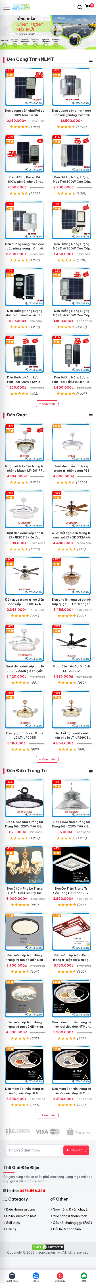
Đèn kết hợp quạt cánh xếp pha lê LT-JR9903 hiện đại (71, 737)
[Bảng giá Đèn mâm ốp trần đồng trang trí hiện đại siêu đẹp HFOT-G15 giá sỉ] (71, 931)
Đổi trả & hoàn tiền (67, 1229)
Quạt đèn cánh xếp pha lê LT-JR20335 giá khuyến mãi (24, 670)
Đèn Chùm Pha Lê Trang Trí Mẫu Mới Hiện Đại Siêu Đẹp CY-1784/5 (24, 892)
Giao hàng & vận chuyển (71, 1209)
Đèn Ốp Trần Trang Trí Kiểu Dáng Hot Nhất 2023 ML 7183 (71, 892)
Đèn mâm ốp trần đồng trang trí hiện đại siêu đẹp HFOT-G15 (71, 959)
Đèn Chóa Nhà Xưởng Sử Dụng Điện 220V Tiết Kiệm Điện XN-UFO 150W (24, 826)
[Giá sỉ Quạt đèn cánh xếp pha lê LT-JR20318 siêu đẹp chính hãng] (24, 508)
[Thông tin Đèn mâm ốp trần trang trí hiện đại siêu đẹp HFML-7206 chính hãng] (71, 997)
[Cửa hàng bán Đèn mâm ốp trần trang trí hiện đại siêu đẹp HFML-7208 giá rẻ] (71, 1064)
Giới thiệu (13, 1223)
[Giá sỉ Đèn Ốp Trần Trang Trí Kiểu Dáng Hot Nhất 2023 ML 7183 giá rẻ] (71, 864)
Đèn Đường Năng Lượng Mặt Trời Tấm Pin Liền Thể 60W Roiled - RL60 (24, 315)
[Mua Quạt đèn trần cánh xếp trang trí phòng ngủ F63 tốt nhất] (71, 441)
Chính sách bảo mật (21, 1216)
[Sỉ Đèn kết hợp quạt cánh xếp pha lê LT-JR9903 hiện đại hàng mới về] (71, 708)
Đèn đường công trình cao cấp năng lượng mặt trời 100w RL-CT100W (71, 115)
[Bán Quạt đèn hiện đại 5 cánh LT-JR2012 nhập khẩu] (71, 642)
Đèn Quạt (16, 414)
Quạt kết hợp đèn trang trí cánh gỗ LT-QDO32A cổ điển (71, 537)
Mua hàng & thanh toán (70, 1216)
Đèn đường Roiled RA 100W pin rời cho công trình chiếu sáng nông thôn (24, 181)
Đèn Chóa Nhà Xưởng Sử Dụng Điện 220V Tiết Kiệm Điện (71, 826)
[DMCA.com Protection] (48, 1247)
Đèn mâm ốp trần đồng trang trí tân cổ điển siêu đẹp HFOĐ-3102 (24, 959)
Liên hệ (11, 1229)
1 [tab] (46, 45)
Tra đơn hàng (76, 1150)
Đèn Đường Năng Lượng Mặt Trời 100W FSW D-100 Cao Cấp (24, 381)
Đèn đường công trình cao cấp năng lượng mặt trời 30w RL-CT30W (24, 248)
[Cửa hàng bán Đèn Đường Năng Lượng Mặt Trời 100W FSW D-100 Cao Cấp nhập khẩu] (24, 353)
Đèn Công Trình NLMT (30, 59)
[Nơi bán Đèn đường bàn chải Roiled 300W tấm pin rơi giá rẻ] (24, 86)
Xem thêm (48, 404)
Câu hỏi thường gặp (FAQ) (72, 1223)
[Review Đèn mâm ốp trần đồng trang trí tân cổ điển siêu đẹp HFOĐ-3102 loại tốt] (24, 931)
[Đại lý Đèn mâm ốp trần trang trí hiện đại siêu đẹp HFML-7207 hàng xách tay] (24, 1064)
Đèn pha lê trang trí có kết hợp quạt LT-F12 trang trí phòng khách (71, 603)
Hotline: (26, 1191)
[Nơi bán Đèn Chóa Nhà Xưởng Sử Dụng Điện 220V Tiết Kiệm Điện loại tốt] (71, 797)
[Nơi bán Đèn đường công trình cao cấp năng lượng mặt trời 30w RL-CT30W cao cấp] (24, 219)
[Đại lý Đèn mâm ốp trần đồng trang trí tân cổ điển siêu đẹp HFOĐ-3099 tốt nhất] (24, 997)
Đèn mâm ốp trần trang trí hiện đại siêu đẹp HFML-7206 (71, 1026)
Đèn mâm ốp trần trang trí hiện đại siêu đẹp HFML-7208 (71, 1093)
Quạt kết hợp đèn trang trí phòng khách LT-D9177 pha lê (24, 470)
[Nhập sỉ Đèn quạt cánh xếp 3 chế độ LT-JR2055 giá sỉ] (24, 708)
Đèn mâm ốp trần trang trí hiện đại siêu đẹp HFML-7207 (24, 1093)
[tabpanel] (48, 31)
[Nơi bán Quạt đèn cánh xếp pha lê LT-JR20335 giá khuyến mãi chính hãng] (24, 642)
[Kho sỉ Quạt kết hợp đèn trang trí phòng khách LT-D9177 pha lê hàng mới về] (24, 441)
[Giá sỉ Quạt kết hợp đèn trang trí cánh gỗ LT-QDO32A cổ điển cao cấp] (71, 508)
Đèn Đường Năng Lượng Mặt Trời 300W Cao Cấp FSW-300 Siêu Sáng (71, 248)
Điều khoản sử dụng (20, 1209)
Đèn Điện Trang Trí (26, 770)
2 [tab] (49, 45)
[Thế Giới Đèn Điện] (23, 7)
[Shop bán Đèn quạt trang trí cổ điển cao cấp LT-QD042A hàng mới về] (24, 575)
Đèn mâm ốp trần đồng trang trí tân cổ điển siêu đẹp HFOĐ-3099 (24, 1026)
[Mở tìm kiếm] (79, 7)
